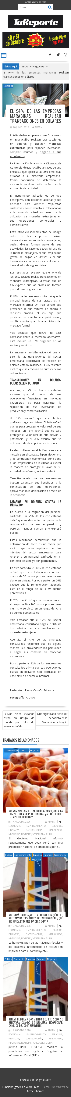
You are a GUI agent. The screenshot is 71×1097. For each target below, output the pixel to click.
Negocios (8, 85)
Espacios (37, 854)
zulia (49, 834)
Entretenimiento (22, 854)
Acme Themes (35, 1091)
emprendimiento (36, 825)
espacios (57, 825)
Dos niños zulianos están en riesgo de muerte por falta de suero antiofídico (19, 720)
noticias (26, 834)
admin (38, 127)
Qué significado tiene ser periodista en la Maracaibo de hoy (52, 718)
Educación (19, 959)
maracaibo (55, 830)
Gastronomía (11, 750)
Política (8, 854)
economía (15, 825)
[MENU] (3, 55)
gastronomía (34, 830)
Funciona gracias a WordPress (20, 1087)
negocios (14, 834)
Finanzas (24, 750)
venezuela (39, 834)
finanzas (14, 830)
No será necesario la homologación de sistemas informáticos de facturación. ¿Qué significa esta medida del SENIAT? (36, 918)
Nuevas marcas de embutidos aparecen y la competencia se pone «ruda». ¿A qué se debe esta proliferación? (36, 814)
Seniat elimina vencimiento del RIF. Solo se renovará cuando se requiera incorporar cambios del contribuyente (36, 1022)
